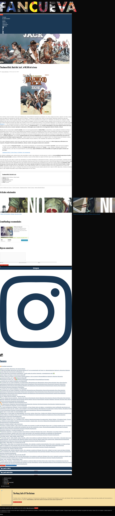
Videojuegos (5, 24)
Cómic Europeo (15, 187)
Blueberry (2, 124)
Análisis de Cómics (7, 187)
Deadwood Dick (23, 187)
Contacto (6, 479)
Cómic (3, 20)
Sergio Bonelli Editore (40, 187)
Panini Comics (31, 187)
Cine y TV (4, 22)
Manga (3, 21)
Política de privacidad (8, 482)
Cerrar (1, 514)
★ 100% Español (6, 18)
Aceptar (36, 508)
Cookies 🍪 (6, 483)
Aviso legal (6, 480)
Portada (4, 17)
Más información (30, 508)
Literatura (4, 25)
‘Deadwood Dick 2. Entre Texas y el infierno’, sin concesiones (16, 152)
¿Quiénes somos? (7, 478)
